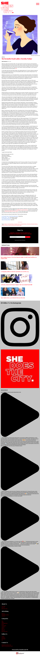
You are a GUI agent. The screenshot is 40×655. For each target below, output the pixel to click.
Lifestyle (3, 57)
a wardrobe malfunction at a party (11, 211)
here (16, 68)
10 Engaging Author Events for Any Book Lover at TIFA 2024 (15, 271)
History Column (8, 225)
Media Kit (3, 613)
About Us (3, 629)
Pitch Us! (3, 607)
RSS (2, 640)
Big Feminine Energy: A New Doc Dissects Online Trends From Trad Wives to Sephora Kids (19, 258)
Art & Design (4, 625)
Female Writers (24, 224)
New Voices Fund (4, 608)
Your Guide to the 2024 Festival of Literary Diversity (13, 297)
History (3, 225)
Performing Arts (5, 623)
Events (3, 628)
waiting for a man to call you (22, 209)
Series (3, 622)
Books (3, 624)
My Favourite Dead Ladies (16, 225)
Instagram (3, 638)
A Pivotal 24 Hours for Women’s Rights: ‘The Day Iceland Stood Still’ (16, 284)
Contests (3, 616)
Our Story (3, 606)
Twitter (3, 636)
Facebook (3, 637)
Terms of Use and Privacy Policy (7, 646)
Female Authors (17, 224)
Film (2, 621)
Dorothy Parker (11, 224)
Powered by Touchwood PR (20, 649)
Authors (5, 224)
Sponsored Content (5, 614)
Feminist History (34, 224)
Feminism (29, 224)
